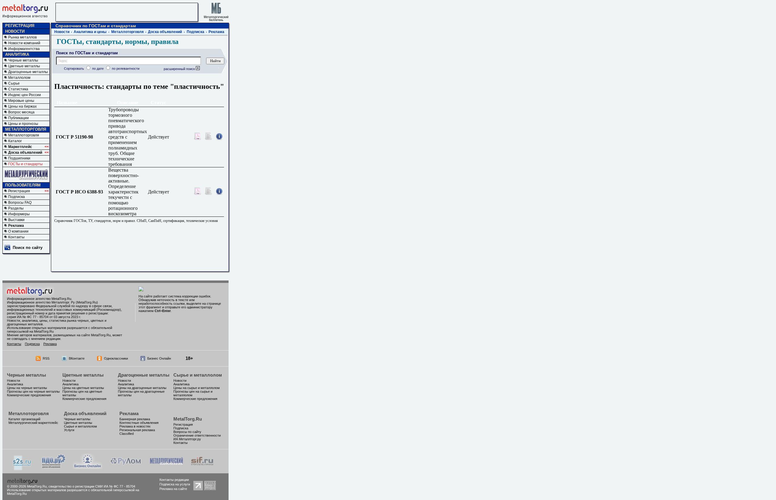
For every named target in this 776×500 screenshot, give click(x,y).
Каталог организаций (24, 419)
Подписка (16, 197)
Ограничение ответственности (197, 435)
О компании (18, 231)
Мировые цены (21, 101)
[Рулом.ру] (126, 467)
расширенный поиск (180, 69)
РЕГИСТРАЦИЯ (19, 25)
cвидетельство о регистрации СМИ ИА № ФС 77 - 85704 (91, 486)
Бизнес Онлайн (159, 358)
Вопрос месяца (21, 112)
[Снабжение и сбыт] (22, 468)
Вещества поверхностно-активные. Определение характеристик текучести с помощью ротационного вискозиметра (123, 191)
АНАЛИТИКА (17, 54)
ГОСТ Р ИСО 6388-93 (81, 191)
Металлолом (19, 78)
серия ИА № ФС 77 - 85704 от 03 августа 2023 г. (44, 317)
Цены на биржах (22, 106)
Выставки (16, 220)
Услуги (69, 430)
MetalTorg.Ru (187, 418)
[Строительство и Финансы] (202, 467)
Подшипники (19, 158)
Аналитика (15, 384)
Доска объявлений (25, 152)
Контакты (16, 237)
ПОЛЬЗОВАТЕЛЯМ (23, 185)
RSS (46, 358)
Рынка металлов (22, 37)
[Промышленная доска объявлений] (54, 468)
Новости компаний (24, 43)
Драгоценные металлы (28, 72)
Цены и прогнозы (23, 124)
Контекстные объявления (139, 422)
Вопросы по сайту (187, 432)
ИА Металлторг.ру (187, 439)
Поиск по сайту (27, 247)
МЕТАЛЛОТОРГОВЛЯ (25, 129)
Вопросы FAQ (20, 202)
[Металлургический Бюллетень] (166, 467)
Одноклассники (116, 358)
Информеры (19, 214)
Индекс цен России (24, 95)
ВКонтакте (77, 358)
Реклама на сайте (173, 489)
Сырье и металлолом (197, 375)
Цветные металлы (24, 66)
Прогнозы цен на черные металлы (33, 391)
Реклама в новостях (135, 426)
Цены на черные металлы (27, 388)
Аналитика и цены (90, 32)
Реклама (16, 225)
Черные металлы (23, 60)
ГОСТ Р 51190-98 (76, 136)
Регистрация (19, 191)
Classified (126, 433)
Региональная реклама (137, 430)
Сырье (14, 83)
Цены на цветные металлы (83, 388)
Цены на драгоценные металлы (142, 388)
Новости (61, 32)
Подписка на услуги (174, 484)
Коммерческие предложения (29, 395)
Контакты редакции (174, 480)
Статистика (18, 89)
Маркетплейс (20, 147)
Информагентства (24, 49)
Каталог (15, 141)
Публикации (18, 118)
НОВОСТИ (15, 31)
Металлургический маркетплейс (33, 422)
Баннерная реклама (134, 419)
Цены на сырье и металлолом (196, 388)
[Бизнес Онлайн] (87, 467)
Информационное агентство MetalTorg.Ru (39, 298)
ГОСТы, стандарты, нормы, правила (118, 41)
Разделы (16, 208)
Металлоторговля (23, 135)
